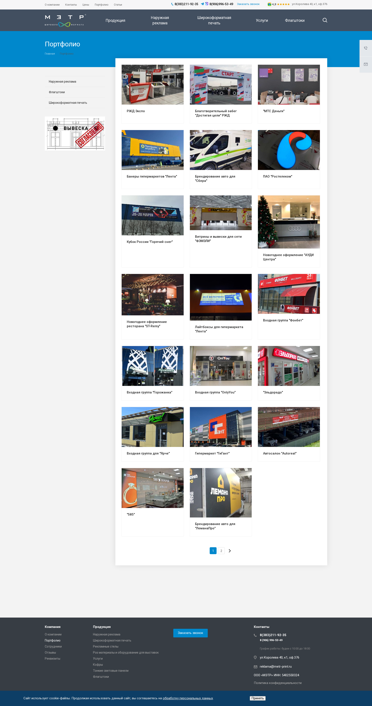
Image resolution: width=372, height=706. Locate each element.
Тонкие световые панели (111, 670)
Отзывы (50, 652)
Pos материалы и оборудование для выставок (126, 652)
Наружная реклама (62, 81)
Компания (52, 627)
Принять (257, 698)
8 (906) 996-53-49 (271, 640)
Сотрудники (53, 646)
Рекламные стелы (105, 646)
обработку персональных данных (188, 698)
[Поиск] (323, 20)
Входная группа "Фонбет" (283, 320)
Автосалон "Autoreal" (279, 453)
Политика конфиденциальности (278, 683)
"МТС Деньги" (273, 111)
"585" (131, 514)
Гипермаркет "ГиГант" (212, 453)
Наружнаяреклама (160, 20)
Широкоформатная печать (68, 102)
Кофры (98, 664)
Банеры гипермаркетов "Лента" (152, 176)
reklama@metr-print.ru (276, 666)
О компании (53, 634)
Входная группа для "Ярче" (148, 453)
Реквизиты (52, 658)
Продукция (115, 20)
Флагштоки (295, 20)
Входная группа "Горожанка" (149, 392)
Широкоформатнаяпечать (214, 20)
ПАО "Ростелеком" (277, 176)
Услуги (262, 20)
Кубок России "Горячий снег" (150, 242)
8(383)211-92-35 (273, 635)
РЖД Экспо (136, 111)
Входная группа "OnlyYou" (215, 392)
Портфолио (52, 640)
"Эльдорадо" (273, 392)
